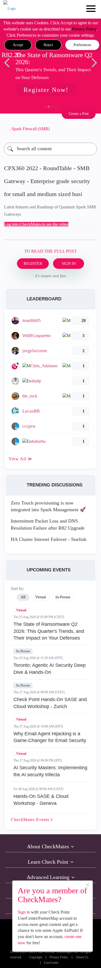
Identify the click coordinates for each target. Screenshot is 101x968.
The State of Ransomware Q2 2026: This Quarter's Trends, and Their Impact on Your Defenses (48, 631)
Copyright (35, 957)
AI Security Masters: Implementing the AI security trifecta (50, 771)
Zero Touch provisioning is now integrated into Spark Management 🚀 (48, 506)
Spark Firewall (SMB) (31, 128)
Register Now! (45, 89)
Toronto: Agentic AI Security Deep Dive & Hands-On (49, 669)
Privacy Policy (84, 29)
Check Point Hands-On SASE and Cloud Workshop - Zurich (50, 703)
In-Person (23, 651)
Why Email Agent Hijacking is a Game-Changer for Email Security (49, 737)
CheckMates (31, 819)
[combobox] (50, 149)
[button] (18, 45)
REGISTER (33, 264)
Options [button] (90, 129)
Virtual (21, 610)
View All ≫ (20, 458)
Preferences (82, 45)
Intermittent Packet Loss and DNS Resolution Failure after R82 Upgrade (48, 524)
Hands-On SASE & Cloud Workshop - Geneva (40, 800)
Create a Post (79, 114)
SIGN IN (69, 264)
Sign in (24, 912)
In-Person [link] (62, 597)
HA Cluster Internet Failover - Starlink (48, 539)
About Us (82, 957)
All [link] (23, 597)
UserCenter (51, 962)
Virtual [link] (40, 597)
